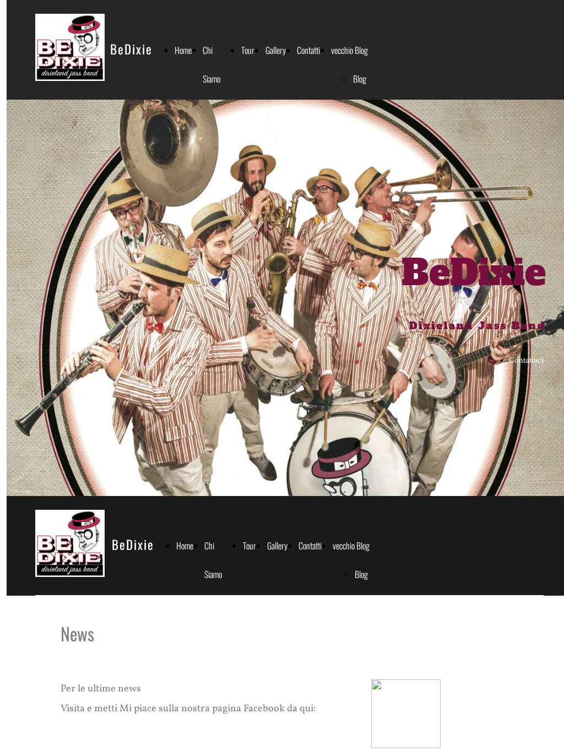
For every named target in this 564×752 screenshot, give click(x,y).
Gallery (275, 50)
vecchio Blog (349, 50)
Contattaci (526, 360)
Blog (359, 78)
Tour (247, 50)
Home (183, 50)
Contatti (308, 50)
